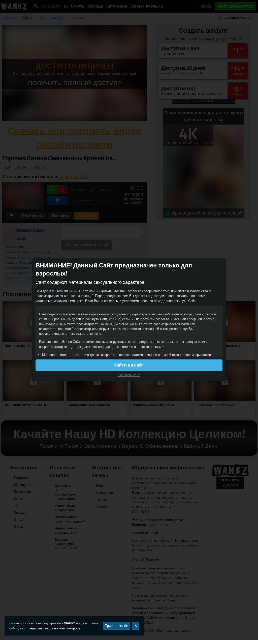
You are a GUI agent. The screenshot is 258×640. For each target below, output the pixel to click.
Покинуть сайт (129, 375)
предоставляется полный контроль (53, 628)
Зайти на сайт (129, 365)
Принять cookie (116, 625)
